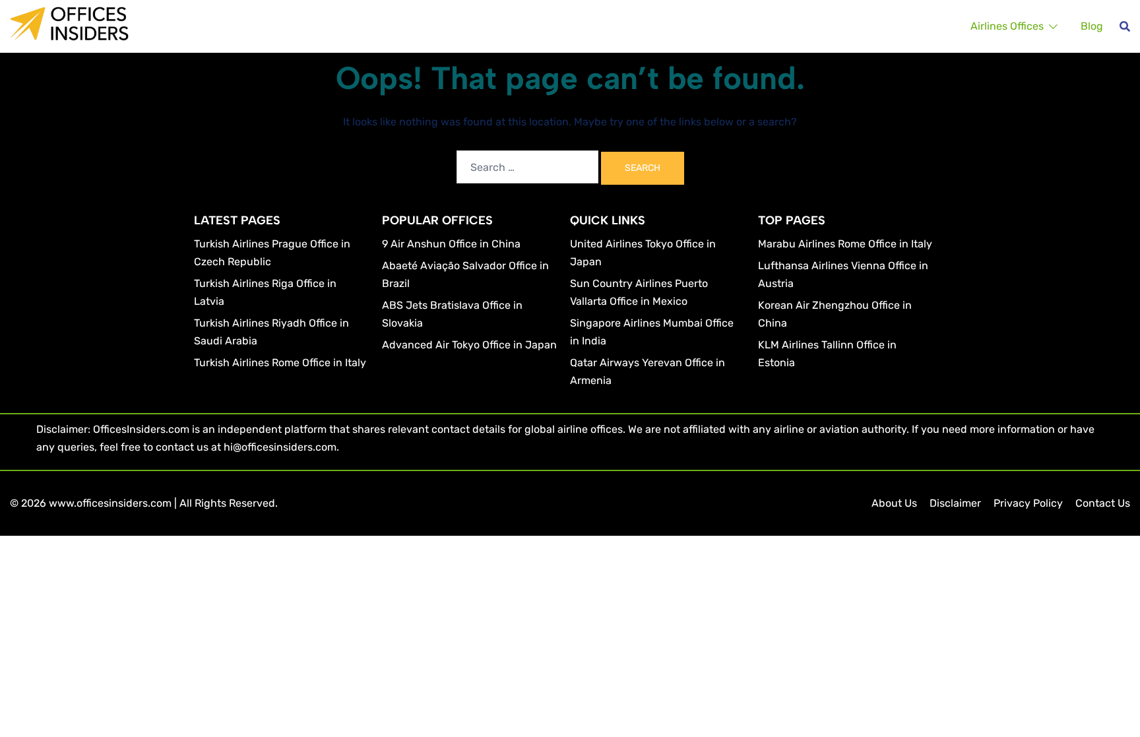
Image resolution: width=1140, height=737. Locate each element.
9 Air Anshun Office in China (451, 244)
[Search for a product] (1125, 26)
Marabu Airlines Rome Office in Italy (845, 244)
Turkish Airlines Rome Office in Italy (280, 362)
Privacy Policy (1028, 503)
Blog (1092, 26)
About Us (894, 503)
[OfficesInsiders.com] (69, 22)
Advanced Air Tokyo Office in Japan (469, 344)
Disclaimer (955, 503)
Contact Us (1102, 503)
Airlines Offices (1007, 26)
